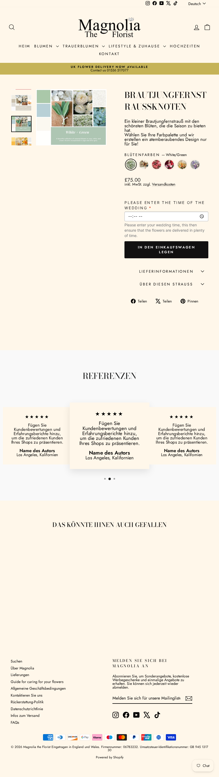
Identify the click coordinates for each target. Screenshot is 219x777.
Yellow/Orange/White (182, 164)
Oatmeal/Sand (143, 164)
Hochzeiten (185, 46)
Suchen (16, 661)
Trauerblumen (82, 46)
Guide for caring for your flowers (37, 681)
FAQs (15, 722)
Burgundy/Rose (169, 164)
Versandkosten (163, 184)
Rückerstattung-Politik (27, 702)
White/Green (131, 164)
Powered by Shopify (109, 757)
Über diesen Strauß (166, 284)
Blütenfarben (155, 155)
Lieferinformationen (166, 271)
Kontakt (109, 53)
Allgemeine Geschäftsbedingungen (38, 688)
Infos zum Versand (25, 715)
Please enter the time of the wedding (164, 205)
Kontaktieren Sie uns (26, 695)
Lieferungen (20, 674)
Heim (24, 46)
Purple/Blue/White (195, 164)
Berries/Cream (156, 164)
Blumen (44, 46)
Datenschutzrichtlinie (27, 708)
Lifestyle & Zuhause (135, 46)
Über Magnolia (22, 668)
